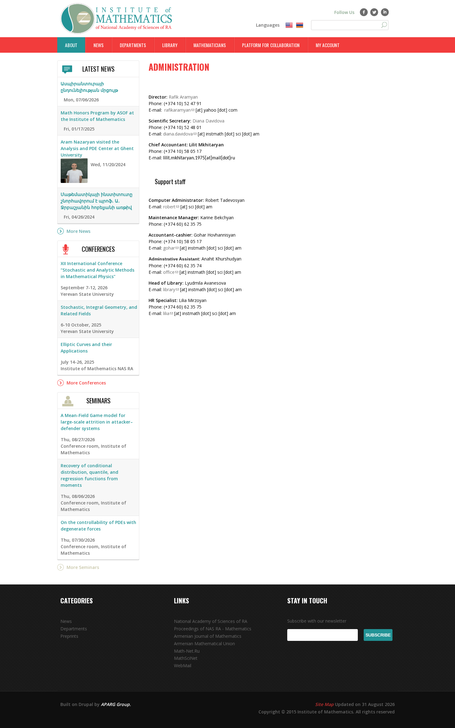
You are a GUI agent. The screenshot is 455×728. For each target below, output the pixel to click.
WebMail (182, 665)
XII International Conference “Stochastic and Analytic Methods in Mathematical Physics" (97, 269)
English (289, 25)
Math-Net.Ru (187, 651)
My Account (328, 45)
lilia (166, 313)
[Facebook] (364, 12)
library (169, 289)
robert (169, 207)
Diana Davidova (208, 121)
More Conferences (86, 383)
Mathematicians (209, 45)
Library (169, 45)
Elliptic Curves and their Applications (86, 347)
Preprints (69, 636)
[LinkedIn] (385, 12)
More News (78, 231)
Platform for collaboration (271, 45)
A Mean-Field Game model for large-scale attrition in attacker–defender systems (97, 421)
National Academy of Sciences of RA (210, 621)
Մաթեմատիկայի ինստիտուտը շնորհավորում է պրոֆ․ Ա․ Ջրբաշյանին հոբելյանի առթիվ (96, 200)
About (71, 45)
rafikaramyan (177, 110)
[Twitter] (374, 12)
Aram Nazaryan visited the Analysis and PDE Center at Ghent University (97, 148)
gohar (169, 248)
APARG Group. (116, 704)
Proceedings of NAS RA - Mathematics (212, 629)
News (98, 45)
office (169, 272)
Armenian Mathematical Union (204, 643)
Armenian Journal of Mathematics (207, 636)
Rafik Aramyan (183, 97)
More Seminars (83, 567)
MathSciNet (185, 658)
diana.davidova (178, 134)
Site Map (324, 704)
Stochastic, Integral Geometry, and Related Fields (99, 310)
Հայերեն (299, 25)
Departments (133, 45)
